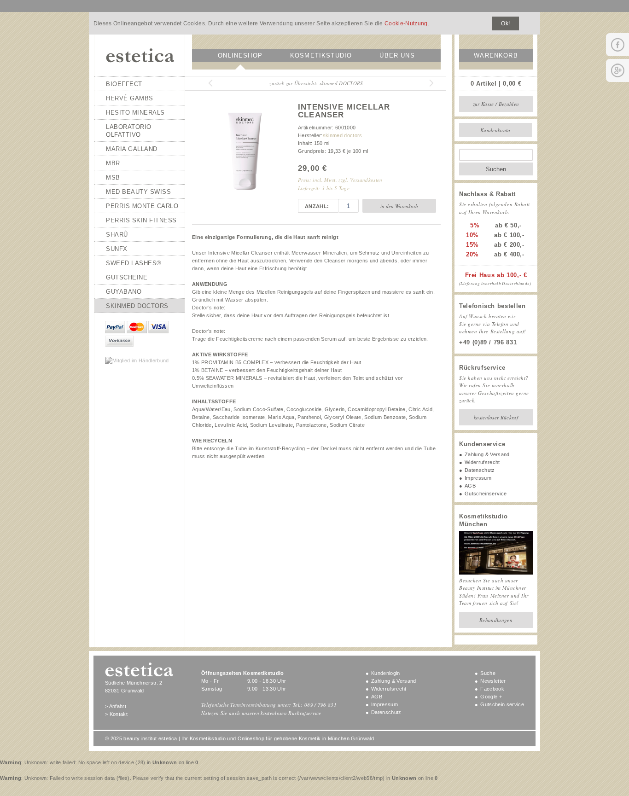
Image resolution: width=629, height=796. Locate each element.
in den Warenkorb (399, 206)
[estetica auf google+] (617, 70)
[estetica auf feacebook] (617, 44)
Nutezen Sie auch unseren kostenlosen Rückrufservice (261, 712)
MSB (113, 177)
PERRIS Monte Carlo (142, 206)
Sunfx (117, 248)
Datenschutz (480, 470)
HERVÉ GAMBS (129, 98)
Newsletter (493, 681)
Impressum (478, 478)
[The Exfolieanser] (427, 83)
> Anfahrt (115, 706)
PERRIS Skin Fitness (141, 220)
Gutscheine (126, 277)
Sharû (117, 234)
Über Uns (396, 55)
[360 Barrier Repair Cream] (206, 83)
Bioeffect (124, 84)
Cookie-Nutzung (406, 23)
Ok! (505, 23)
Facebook (492, 688)
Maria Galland (131, 148)
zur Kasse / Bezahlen (496, 103)
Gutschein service (502, 704)
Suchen (496, 169)
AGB (470, 485)
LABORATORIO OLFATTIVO (128, 130)
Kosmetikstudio (321, 55)
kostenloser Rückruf (496, 417)
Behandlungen (496, 619)
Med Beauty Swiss (138, 191)
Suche (487, 673)
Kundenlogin (385, 673)
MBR (113, 163)
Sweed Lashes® (134, 263)
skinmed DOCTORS (137, 305)
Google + (491, 696)
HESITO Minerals (135, 112)
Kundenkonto (495, 130)
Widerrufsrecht (482, 462)
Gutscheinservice (486, 493)
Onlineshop (240, 55)
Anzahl (316, 206)
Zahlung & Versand (487, 454)
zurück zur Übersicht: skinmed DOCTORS (316, 83)
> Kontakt (116, 714)
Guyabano (123, 291)
